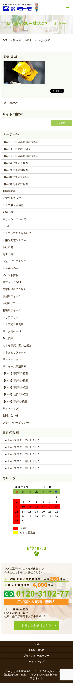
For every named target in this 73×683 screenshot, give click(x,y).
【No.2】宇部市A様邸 (15, 380)
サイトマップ (10, 408)
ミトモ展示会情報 (13, 205)
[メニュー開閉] (67, 7)
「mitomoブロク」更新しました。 (23, 461)
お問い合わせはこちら (36, 625)
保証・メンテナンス (14, 261)
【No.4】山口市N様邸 (15, 394)
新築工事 (8, 212)
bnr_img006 (11, 102)
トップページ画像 (23, 40)
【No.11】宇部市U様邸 (16, 149)
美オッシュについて (14, 219)
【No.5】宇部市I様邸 (15, 401)
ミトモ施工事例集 (13, 324)
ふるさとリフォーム (14, 352)
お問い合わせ (10, 415)
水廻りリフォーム (13, 303)
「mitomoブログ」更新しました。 (23, 439)
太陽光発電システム (14, 240)
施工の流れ (9, 254)
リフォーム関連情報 (14, 366)
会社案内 (8, 247)
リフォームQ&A (12, 282)
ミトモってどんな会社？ (17, 233)
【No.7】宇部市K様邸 (15, 170)
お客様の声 (9, 191)
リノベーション (12, 359)
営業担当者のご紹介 (14, 289)
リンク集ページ (12, 331)
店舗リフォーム (12, 296)
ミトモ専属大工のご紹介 (17, 345)
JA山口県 (8, 338)
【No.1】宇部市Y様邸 (15, 373)
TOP (5, 40)
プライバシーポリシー (16, 422)
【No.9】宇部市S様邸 (15, 184)
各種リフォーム (12, 310)
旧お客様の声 (10, 268)
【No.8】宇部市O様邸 (16, 177)
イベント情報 (10, 275)
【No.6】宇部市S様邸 (15, 162)
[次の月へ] (56, 486)
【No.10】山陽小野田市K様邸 (20, 141)
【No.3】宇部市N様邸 (15, 387)
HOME (6, 226)
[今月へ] (49, 486)
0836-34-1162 (20, 609)
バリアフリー (10, 317)
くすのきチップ (12, 198)
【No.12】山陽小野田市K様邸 (20, 156)
